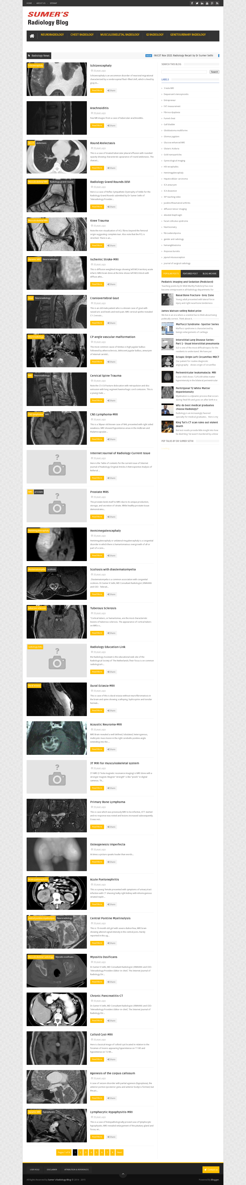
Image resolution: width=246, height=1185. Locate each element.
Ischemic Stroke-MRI (104, 259)
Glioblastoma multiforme (175, 130)
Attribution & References (76, 1170)
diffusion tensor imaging (175, 209)
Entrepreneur (170, 100)
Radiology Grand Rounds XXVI (110, 182)
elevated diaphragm (173, 215)
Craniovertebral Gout (104, 298)
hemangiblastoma (172, 245)
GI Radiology (154, 34)
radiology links (35, 647)
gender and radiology (174, 239)
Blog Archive (209, 273)
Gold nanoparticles (173, 155)
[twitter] (197, 3)
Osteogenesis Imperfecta (107, 844)
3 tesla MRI (169, 88)
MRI (30, 375)
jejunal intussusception (174, 257)
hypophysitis (49, 1112)
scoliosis (52, 569)
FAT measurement (172, 106)
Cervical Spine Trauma (105, 375)
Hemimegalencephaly (38, 530)
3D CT (31, 143)
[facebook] (192, 3)
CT (51, 879)
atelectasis (41, 143)
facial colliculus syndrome (176, 221)
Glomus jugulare (171, 136)
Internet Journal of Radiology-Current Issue (120, 453)
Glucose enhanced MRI (174, 142)
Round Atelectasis (102, 143)
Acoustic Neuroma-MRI (106, 724)
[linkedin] (202, 3)
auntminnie (188, 55)
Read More (97, 90)
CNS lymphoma (35, 414)
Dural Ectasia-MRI (102, 686)
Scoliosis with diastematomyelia (113, 569)
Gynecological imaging (174, 161)
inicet (113, 55)
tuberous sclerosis (37, 608)
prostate (39, 492)
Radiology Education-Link (107, 647)
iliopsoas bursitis (172, 251)
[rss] (217, 3)
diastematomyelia (36, 569)
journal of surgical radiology (177, 263)
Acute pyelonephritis (38, 879)
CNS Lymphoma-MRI (104, 414)
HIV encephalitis (171, 167)
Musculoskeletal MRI (38, 182)
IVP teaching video (172, 197)
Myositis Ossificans (103, 957)
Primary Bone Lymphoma (107, 802)
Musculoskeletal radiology (40, 957)
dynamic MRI (34, 259)
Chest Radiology (82, 34)
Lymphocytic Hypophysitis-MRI (111, 1112)
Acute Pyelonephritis (104, 879)
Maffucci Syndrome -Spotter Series (197, 324)
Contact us (212, 1169)
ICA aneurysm (170, 185)
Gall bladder (169, 124)
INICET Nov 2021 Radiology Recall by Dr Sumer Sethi (148, 55)
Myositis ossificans (64, 957)
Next (119, 1152)
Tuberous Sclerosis (103, 608)
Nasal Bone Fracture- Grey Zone (195, 295)
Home (29, 3)
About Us (40, 3)
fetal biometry (170, 227)
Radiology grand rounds (61, 182)
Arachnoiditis (99, 108)
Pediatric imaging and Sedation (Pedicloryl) (187, 281)
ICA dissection (170, 191)
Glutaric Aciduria (171, 148)
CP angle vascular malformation (112, 337)
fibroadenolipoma (172, 233)
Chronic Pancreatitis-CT (106, 996)
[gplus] (212, 3)
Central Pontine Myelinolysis (110, 918)
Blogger (215, 1179)
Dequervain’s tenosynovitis (176, 94)
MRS (30, 492)
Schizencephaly (35, 65)
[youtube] (207, 3)
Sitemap (53, 3)
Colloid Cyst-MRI (101, 1034)
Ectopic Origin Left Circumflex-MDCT (197, 357)
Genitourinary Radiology (188, 34)
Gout (30, 298)
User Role (34, 1170)
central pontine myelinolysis (41, 918)
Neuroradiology (52, 34)
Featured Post (190, 273)
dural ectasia (34, 685)
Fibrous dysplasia (172, 112)
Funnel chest (169, 118)
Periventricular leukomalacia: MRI (196, 372)
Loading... (166, 448)
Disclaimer (52, 1170)
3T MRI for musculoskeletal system (114, 763)
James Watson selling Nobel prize (181, 310)
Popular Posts (171, 273)
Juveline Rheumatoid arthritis (177, 203)
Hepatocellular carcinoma (176, 179)
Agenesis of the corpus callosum (112, 1073)
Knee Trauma (99, 220)
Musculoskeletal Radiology (119, 34)
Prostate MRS (99, 492)
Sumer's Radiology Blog (59, 1179)
